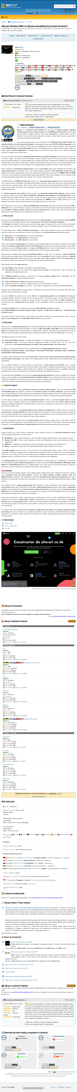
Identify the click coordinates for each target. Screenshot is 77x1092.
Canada (16, 834)
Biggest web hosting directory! (13, 7)
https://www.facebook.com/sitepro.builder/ (23, 952)
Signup (73, 10)
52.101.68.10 (37, 868)
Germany (32, 834)
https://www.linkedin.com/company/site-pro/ (18, 964)
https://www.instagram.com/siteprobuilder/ (17, 976)
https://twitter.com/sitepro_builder (20, 942)
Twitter (28, 1088)
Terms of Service (10, 526)
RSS (41, 1088)
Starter (5, 677)
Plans (73, 621)
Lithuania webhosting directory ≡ (66, 1072)
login (59, 793)
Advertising (60, 1087)
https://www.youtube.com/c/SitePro (15, 968)
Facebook (25, 1088)
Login (67, 10)
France (24, 834)
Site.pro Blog (9, 972)
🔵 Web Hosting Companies (16, 22)
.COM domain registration (10, 629)
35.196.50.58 (19, 860)
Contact (53, 1087)
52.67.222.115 (19, 866)
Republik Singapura (50, 880)
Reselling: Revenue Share (31, 662)
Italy (39, 834)
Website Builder (54, 127)
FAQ (6, 528)
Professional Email (8, 764)
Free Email (6, 736)
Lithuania (47, 834)
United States (7, 837)
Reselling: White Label (30, 719)
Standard (5, 691)
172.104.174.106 (17, 876)
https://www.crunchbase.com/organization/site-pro (20, 980)
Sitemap (68, 1087)
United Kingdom (64, 834)
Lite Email (6, 750)
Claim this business (38, 796)
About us (7, 523)
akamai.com (32, 883)
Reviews (72, 986)
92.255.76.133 (19, 863)
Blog (31, 1088)
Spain (54, 834)
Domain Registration (37, 127)
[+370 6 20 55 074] (16, 60)
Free (4, 648)
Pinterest (35, 1088)
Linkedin (38, 1088)
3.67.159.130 (29, 858)
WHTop (3, 22)
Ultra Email (6, 778)
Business (5, 705)
